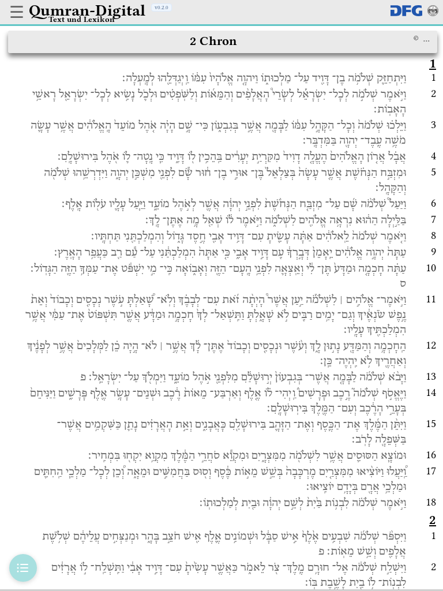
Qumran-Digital (87, 10)
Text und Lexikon (81, 19)
